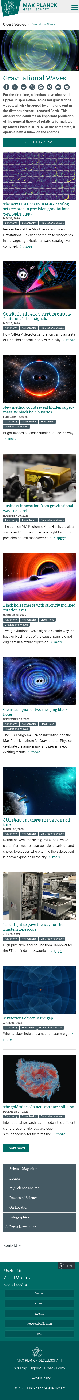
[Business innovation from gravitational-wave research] (39, 478)
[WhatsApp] (41, 87)
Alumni (39, 1303)
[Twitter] (32, 87)
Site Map (20, 1368)
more (27, 246)
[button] (16, 1148)
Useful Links (15, 1271)
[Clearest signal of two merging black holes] (39, 681)
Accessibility (41, 1378)
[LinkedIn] (15, 87)
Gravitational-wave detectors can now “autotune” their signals (37, 316)
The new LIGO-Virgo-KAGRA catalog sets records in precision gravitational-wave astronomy (38, 209)
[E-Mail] (58, 87)
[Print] (67, 87)
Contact (39, 1293)
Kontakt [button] (10, 1245)
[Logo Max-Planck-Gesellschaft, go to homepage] (33, 8)
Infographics (19, 1217)
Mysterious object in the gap (28, 1018)
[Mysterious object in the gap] (39, 990)
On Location (18, 1207)
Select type (36, 142)
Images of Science (23, 1198)
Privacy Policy (54, 1368)
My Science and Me (24, 1188)
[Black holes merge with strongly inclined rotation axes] (39, 577)
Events (14, 1178)
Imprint (35, 1368)
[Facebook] (6, 87)
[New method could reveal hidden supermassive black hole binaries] (39, 379)
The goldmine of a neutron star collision (38, 1107)
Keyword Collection (39, 1323)
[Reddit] (23, 87)
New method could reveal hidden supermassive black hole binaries (39, 410)
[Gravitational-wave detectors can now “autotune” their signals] (39, 285)
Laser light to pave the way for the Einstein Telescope (33, 927)
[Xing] (49, 87)
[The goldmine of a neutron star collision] (39, 1079)
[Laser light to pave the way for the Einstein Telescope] (39, 896)
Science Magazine (23, 1169)
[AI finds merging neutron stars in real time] (39, 791)
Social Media (16, 1278)
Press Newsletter (22, 1227)
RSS (39, 1333)
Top (70, 1266)
